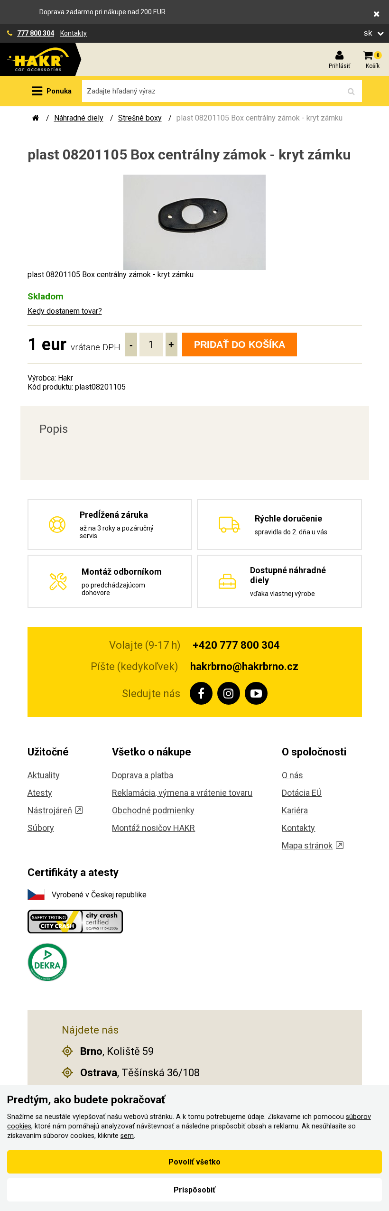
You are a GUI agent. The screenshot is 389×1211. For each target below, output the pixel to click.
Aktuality (44, 775)
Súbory (41, 828)
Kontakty (73, 33)
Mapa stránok (307, 845)
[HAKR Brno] (36, 117)
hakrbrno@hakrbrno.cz (244, 666)
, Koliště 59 (117, 1051)
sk (369, 32)
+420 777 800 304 (236, 645)
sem (127, 1136)
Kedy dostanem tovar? (65, 311)
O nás (292, 775)
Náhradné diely (78, 117)
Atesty (40, 793)
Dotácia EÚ (302, 793)
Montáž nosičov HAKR (153, 828)
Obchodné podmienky (153, 810)
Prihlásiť (339, 66)
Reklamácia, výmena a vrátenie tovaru (182, 793)
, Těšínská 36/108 (140, 1073)
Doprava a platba (142, 775)
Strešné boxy (140, 117)
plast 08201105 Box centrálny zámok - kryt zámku (259, 117)
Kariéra (295, 810)
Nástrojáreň (50, 810)
